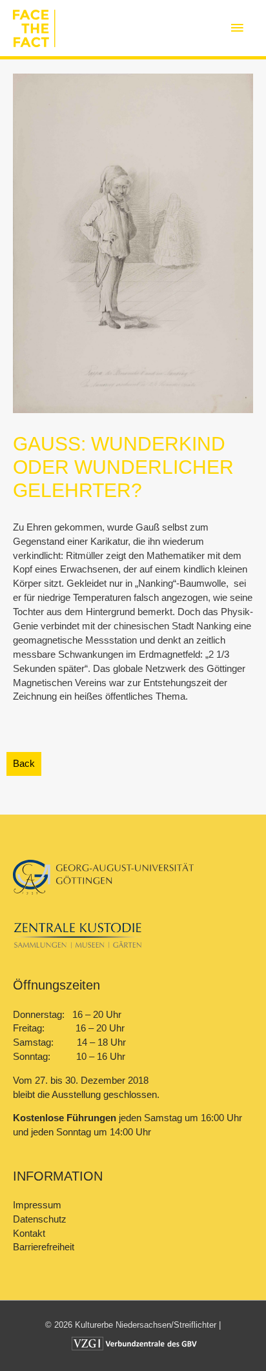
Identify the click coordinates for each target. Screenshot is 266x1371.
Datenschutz (39, 1219)
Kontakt (29, 1233)
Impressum (37, 1205)
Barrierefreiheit (43, 1247)
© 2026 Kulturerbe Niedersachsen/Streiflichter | (133, 1325)
